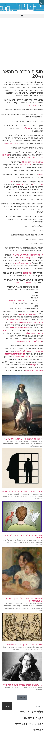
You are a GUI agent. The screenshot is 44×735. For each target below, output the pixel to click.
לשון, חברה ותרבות (12, 143)
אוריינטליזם (27, 273)
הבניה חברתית (25, 165)
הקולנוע (33, 365)
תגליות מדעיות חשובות (22, 356)
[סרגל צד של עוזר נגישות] (41, 2)
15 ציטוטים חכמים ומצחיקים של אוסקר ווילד (22, 685)
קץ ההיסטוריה (25, 257)
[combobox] (27, 706)
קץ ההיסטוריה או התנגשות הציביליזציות (28, 255)
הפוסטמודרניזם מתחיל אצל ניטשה (29, 351)
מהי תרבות (33, 105)
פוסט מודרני (20, 184)
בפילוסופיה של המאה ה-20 (32, 162)
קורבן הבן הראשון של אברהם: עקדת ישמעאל (23, 439)
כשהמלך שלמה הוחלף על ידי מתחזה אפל (24, 644)
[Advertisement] (22, 45)
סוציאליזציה (26, 128)
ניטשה (40, 174)
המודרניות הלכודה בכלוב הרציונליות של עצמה (22, 491)
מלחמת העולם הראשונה (18, 300)
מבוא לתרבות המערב (24, 282)
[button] (22, 16)
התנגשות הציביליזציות (23, 263)
